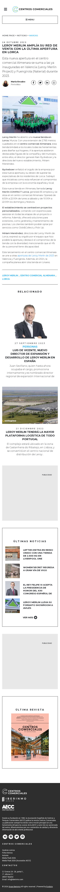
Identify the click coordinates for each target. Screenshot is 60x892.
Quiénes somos (8, 850)
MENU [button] (30, 19)
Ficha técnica (7, 853)
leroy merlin (10, 275)
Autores (5, 855)
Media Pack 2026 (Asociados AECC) (16, 861)
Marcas (33, 35)
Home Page (8, 35)
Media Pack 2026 (9, 858)
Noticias (22, 35)
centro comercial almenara (37, 275)
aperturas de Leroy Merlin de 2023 (35, 255)
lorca (6, 279)
